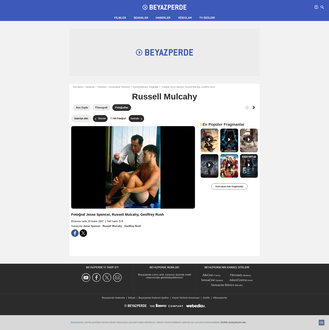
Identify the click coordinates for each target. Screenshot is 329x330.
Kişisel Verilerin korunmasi (186, 297)
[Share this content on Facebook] (75, 233)
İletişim (131, 297)
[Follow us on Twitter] (107, 277)
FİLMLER (120, 17)
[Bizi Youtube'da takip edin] (86, 277)
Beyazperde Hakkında (113, 297)
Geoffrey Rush (132, 226)
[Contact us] (118, 277)
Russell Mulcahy (164, 96)
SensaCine (208, 280)
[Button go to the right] (253, 107)
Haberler (163, 17)
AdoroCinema (238, 280)
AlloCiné (208, 275)
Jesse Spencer (92, 226)
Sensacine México (222, 285)
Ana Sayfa (78, 87)
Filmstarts (236, 275)
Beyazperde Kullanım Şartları (154, 297)
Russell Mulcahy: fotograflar (145, 87)
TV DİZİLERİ (207, 17)
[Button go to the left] (247, 107)
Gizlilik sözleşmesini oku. (234, 322)
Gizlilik (206, 297)
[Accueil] (164, 7)
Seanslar (141, 17)
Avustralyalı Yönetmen (119, 87)
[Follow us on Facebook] (97, 277)
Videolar (185, 17)
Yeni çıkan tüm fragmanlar (229, 186)
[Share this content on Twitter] (83, 233)
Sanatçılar (90, 87)
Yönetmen (102, 87)
